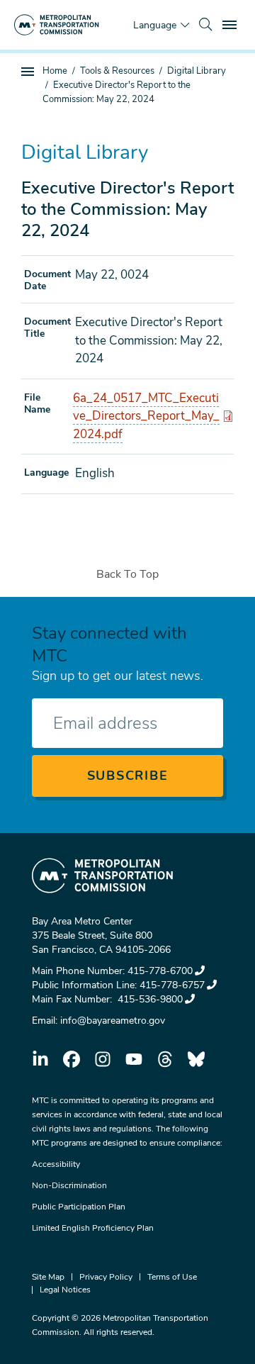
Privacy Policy (105, 1276)
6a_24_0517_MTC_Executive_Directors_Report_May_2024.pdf (146, 416)
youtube (133, 1059)
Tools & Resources (117, 71)
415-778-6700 (160, 971)
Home (54, 71)
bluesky (196, 1059)
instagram (102, 1059)
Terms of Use (172, 1276)
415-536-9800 (149, 999)
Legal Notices (65, 1289)
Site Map (48, 1276)
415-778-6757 (172, 985)
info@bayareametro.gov (112, 1020)
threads (165, 1059)
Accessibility (56, 1164)
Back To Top (127, 574)
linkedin (40, 1059)
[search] (205, 24)
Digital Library (196, 71)
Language (154, 25)
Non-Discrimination (69, 1185)
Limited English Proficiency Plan (93, 1228)
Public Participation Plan (78, 1206)
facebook (71, 1059)
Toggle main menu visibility (231, 24)
